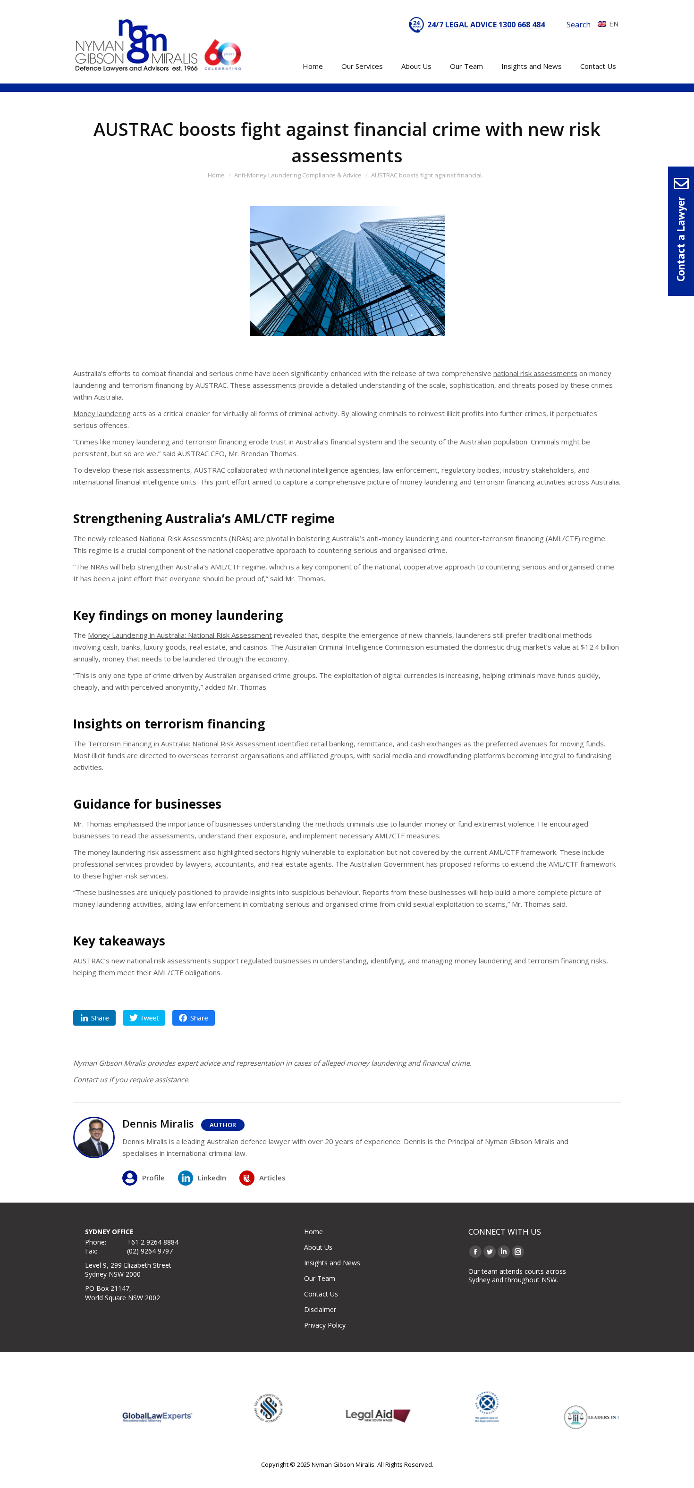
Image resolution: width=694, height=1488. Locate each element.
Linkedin (94, 1018)
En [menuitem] (613, 23)
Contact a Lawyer (680, 239)
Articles (272, 1177)
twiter (144, 1018)
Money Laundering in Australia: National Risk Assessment (180, 635)
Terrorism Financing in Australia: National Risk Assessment (182, 743)
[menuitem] (605, 23)
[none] (605, 23)
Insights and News (332, 1262)
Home (313, 1231)
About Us (318, 1247)
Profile (153, 1177)
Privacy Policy (325, 1325)
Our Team (319, 1278)
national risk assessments (535, 373)
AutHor (223, 1124)
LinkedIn (212, 1177)
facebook (193, 1018)
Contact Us (321, 1293)
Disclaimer (320, 1309)
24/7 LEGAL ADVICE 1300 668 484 (486, 24)
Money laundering (102, 413)
